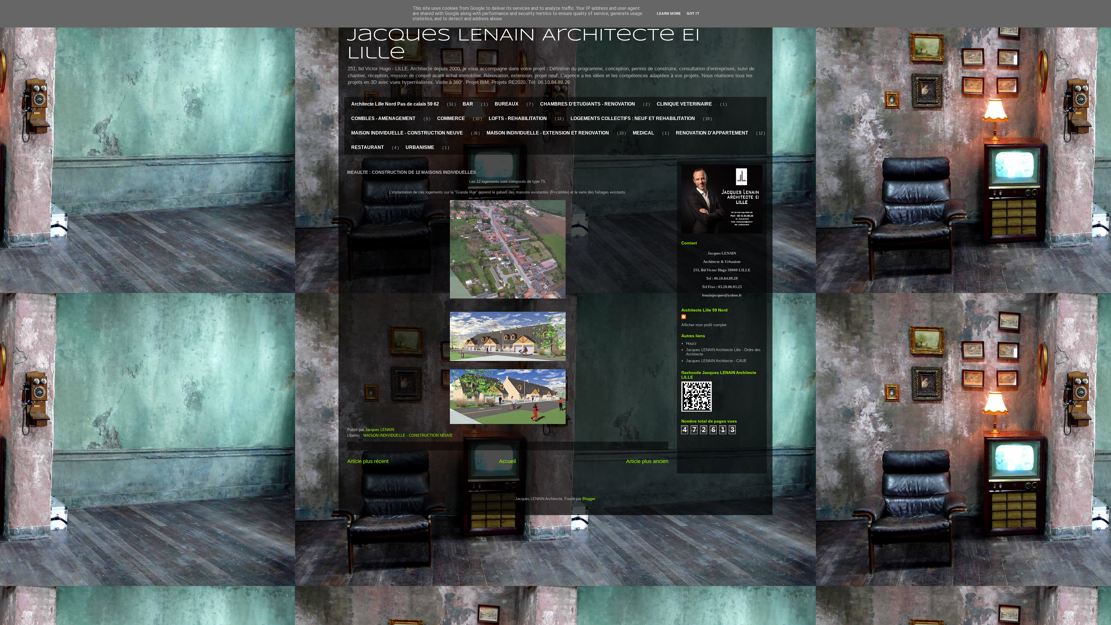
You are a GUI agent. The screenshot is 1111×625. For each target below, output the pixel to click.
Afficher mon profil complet (703, 325)
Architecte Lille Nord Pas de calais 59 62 (395, 104)
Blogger (588, 499)
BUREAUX (506, 104)
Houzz (691, 343)
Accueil (507, 461)
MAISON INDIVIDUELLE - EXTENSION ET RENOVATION (548, 132)
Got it (693, 13)
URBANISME (420, 147)
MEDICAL (643, 132)
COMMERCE (451, 118)
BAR (468, 104)
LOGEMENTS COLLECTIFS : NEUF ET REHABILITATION (633, 118)
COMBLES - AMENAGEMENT (383, 118)
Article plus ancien (647, 461)
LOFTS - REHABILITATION (518, 118)
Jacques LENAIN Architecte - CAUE (716, 361)
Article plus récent (368, 461)
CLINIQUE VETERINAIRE (684, 104)
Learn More (669, 13)
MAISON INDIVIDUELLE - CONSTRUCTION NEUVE (407, 132)
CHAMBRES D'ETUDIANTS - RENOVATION (587, 104)
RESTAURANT (367, 147)
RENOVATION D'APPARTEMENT (712, 132)
